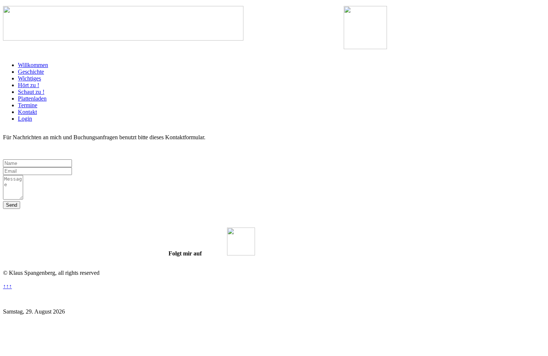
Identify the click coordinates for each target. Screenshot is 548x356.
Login (25, 118)
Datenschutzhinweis (238, 299)
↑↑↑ (7, 286)
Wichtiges (29, 78)
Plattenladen (32, 98)
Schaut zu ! (31, 92)
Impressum (320, 299)
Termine (27, 105)
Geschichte (31, 72)
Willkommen (33, 65)
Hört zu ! (28, 85)
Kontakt (27, 112)
